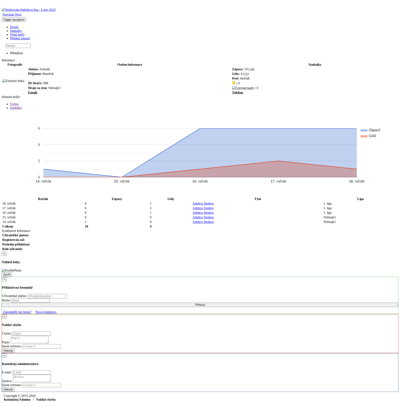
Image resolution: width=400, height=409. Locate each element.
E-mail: (7, 372)
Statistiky (16, 31)
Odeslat (8, 350)
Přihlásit (200, 304)
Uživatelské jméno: (15, 296)
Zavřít (6, 274)
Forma (14, 104)
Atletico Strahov (203, 203)
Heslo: (6, 300)
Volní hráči (17, 34)
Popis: (6, 342)
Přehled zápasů (20, 38)
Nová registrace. (46, 312)
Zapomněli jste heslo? (17, 312)
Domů (14, 27)
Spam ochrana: (11, 346)
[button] (9, 14)
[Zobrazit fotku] (13, 81)
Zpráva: (7, 381)
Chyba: (7, 333)
